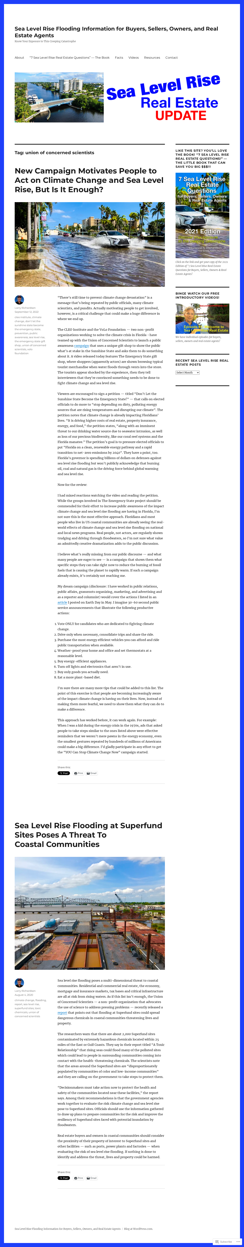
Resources (152, 57)
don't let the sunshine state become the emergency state (29, 325)
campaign (81, 346)
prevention (21, 333)
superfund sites (24, 1008)
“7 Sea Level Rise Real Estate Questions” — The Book (70, 57)
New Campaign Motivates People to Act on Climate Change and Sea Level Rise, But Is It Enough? (89, 180)
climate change (24, 1000)
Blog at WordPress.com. (138, 1229)
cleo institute (23, 317)
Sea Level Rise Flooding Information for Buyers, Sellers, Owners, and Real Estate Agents (68, 1229)
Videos (133, 57)
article (62, 602)
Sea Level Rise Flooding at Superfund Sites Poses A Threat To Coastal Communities (88, 835)
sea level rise (37, 337)
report (62, 1012)
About (19, 57)
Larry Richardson (25, 307)
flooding (40, 1000)
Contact (171, 57)
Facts (119, 57)
